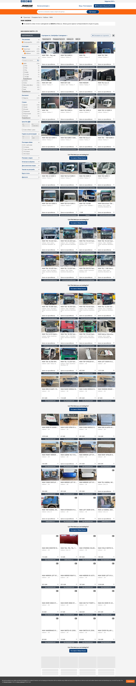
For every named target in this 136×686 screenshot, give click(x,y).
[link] (50, 47)
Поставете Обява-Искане (78, 158)
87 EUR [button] (100, 398)
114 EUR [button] (63, 398)
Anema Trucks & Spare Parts (50, 373)
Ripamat (88, 215)
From (23, 136)
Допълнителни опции (29, 165)
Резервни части (37, 17)
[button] (30, 35)
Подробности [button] (27, 79)
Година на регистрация (29, 134)
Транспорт (27, 17)
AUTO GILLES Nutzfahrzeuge (106, 215)
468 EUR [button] (82, 612)
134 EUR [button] (100, 436)
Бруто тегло (26, 173)
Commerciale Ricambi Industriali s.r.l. (50, 67)
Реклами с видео (27, 158)
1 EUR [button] (81, 212)
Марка (24, 57)
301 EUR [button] (100, 612)
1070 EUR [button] (45, 436)
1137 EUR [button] (101, 370)
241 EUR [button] (44, 398)
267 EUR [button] (82, 519)
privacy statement (21, 682)
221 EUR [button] (44, 584)
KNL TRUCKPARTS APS (87, 373)
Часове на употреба (28, 169)
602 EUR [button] (82, 370)
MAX (32, 124)
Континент (25, 95)
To (32, 136)
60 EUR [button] (44, 639)
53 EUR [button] (44, 612)
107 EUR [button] (82, 584)
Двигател (25, 177)
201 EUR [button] (82, 398)
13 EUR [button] (63, 639)
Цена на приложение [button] (48, 64)
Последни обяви (27, 142)
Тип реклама (26, 39)
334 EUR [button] (44, 491)
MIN (23, 124)
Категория (25, 46)
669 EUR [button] (100, 464)
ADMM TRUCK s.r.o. (106, 494)
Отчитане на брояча (28, 161)
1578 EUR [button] (101, 584)
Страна (24, 102)
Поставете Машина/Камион (105, 6)
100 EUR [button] (100, 557)
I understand (130, 681)
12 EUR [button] (63, 557)
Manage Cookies (7, 682)
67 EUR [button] (63, 436)
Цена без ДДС (26, 121)
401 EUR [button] (82, 557)
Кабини (45, 17)
